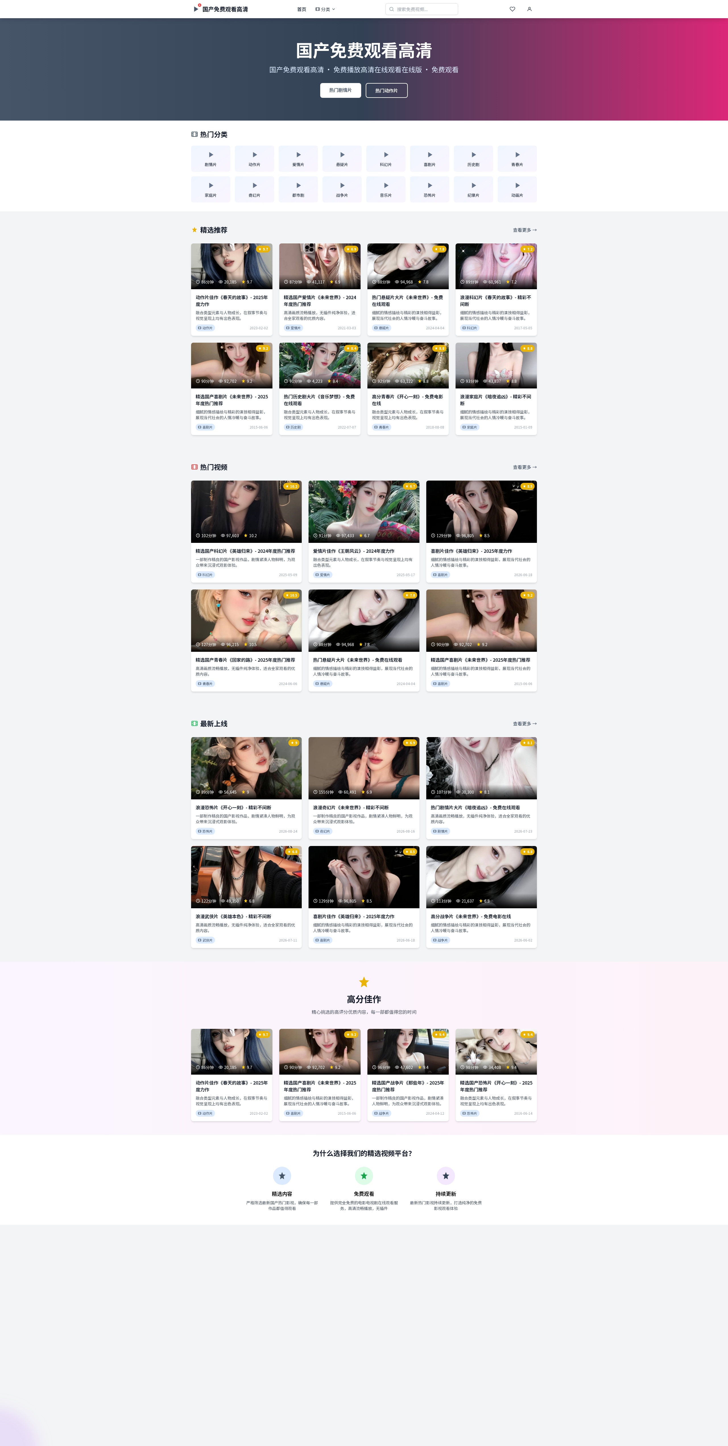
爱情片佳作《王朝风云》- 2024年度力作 (353, 550)
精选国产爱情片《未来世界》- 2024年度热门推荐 (320, 300)
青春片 (384, 427)
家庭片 (472, 427)
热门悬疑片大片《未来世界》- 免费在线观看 (407, 300)
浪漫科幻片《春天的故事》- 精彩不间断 (495, 300)
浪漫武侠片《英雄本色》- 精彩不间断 (233, 916)
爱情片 (296, 327)
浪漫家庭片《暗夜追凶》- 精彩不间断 (495, 400)
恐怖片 (207, 831)
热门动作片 (386, 90)
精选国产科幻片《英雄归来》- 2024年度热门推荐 (245, 550)
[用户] (529, 9)
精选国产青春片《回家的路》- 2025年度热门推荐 (245, 659)
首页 (301, 9)
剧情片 (443, 831)
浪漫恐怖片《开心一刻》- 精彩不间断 (233, 807)
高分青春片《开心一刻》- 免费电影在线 (407, 400)
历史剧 (296, 427)
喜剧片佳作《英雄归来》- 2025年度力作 (471, 550)
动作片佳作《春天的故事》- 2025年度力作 (232, 300)
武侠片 (207, 940)
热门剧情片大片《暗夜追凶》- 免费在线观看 (475, 807)
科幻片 (472, 327)
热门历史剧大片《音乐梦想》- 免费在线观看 (319, 400)
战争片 (443, 940)
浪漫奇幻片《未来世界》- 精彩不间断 (351, 807)
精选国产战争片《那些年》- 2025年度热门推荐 (408, 1086)
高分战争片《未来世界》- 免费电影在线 (471, 916)
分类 (325, 9)
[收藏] (512, 9)
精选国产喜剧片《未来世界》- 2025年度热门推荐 (232, 400)
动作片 (207, 327)
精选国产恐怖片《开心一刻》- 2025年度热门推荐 (496, 1086)
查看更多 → (525, 229)
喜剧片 (207, 427)
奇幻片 (325, 831)
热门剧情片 (340, 89)
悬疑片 (384, 327)
